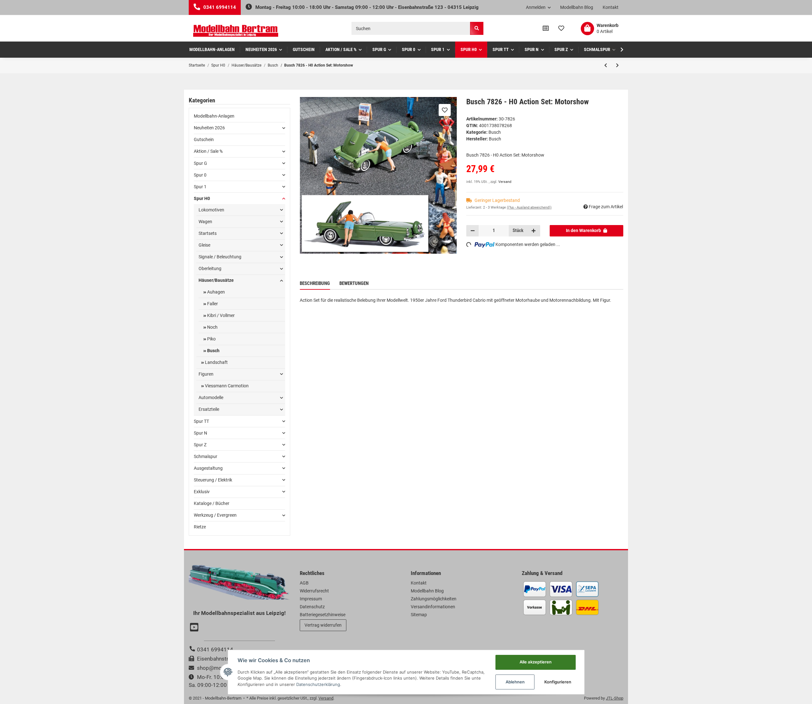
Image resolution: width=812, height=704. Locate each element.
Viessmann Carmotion (226, 385)
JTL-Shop (614, 698)
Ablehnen (515, 681)
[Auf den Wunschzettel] (445, 110)
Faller (212, 303)
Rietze (200, 526)
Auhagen (215, 291)
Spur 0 (200, 175)
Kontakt (611, 7)
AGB (304, 582)
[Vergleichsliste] (545, 28)
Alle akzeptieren (536, 661)
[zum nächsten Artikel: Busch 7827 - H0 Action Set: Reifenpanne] (617, 65)
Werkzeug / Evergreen (215, 515)
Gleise (204, 245)
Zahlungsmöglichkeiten (433, 598)
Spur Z (200, 444)
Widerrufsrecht (314, 590)
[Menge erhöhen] (533, 230)
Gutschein (204, 139)
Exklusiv (202, 491)
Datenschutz (312, 606)
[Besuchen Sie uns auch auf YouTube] (195, 628)
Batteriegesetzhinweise (322, 614)
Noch (212, 327)
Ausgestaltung (208, 468)
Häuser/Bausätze (216, 280)
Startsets (208, 233)
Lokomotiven (211, 209)
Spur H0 (202, 198)
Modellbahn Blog (576, 7)
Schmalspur (205, 456)
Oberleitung (210, 268)
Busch (494, 132)
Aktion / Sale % (208, 151)
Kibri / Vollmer (220, 315)
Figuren (206, 374)
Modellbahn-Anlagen (214, 116)
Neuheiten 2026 (209, 127)
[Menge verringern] (472, 230)
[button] (538, 8)
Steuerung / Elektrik (213, 479)
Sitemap (419, 614)
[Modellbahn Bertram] (235, 30)
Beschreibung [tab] (315, 283)
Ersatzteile (209, 409)
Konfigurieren (557, 681)
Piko (211, 338)
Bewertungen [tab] (354, 283)
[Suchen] (476, 28)
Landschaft (216, 362)
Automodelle (211, 397)
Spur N (200, 433)
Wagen (205, 221)
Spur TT (201, 421)
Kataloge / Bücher (211, 503)
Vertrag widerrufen (323, 625)
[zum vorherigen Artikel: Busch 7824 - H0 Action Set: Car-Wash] (606, 65)
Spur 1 (200, 186)
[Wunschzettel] (561, 28)
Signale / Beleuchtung (220, 256)
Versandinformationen (433, 606)
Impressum (311, 598)
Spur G (200, 163)
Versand (504, 182)
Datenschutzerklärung (318, 684)
